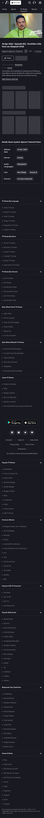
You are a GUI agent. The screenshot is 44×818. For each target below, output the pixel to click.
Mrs (5, 560)
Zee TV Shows (8, 286)
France (6, 790)
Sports (13, 9)
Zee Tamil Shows (9, 304)
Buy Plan (17, 3)
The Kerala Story (9, 569)
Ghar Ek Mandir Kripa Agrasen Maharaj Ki (18, 414)
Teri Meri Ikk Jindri (10, 343)
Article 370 (7, 574)
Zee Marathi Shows (10, 295)
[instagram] (17, 440)
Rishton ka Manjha (10, 392)
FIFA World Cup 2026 (11, 776)
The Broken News (10, 657)
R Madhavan (8, 702)
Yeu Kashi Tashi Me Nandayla (13, 361)
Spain (5, 794)
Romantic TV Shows (10, 255)
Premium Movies (8, 527)
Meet (5, 396)
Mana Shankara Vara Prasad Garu (15, 556)
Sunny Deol (7, 732)
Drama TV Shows (9, 251)
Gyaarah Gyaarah (10, 635)
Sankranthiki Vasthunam (12, 552)
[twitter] (24, 440)
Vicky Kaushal (8, 728)
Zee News (7, 600)
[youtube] (31, 440)
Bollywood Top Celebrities (11, 695)
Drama (9, 71)
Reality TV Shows (9, 268)
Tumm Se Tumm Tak (10, 481)
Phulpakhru (7, 374)
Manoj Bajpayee (9, 719)
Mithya (6, 671)
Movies (34, 9)
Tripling (6, 684)
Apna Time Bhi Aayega (11, 330)
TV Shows (23, 9)
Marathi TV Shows (10, 220)
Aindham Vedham (10, 653)
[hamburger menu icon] (40, 3)
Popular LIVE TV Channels (11, 593)
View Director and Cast (10, 84)
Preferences (28, 457)
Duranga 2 (7, 666)
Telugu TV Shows (9, 229)
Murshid (6, 631)
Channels (15, 448)
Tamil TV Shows (9, 224)
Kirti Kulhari (7, 741)
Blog (5, 768)
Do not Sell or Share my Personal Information (21, 461)
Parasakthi (7, 578)
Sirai (5, 565)
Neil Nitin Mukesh (10, 737)
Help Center (14, 452)
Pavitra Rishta (8, 334)
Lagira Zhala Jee (9, 365)
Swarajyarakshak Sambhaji (13, 378)
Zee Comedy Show (10, 405)
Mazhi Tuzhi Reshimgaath (12, 357)
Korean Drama (9, 516)
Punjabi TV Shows (10, 237)
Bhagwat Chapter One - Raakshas (15, 534)
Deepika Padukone (10, 710)
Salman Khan (8, 715)
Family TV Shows (9, 259)
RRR (5, 587)
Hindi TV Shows (9, 215)
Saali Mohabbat (9, 538)
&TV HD (6, 609)
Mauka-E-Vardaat (10, 409)
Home (4, 9)
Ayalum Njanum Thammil (12, 50)
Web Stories (8, 772)
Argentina (7, 798)
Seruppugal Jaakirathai (11, 649)
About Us (27, 448)
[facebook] (11, 440)
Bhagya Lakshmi (9, 401)
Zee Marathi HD (9, 613)
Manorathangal (9, 640)
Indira (6, 512)
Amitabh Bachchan (10, 745)
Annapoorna (8, 508)
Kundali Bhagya (9, 494)
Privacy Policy (28, 452)
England (6, 803)
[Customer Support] (34, 3)
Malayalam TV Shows (11, 233)
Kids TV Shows (8, 521)
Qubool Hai (7, 339)
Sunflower (7, 679)
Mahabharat (8, 477)
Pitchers (6, 688)
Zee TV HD (7, 605)
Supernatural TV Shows (11, 273)
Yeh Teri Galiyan (9, 326)
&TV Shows (7, 290)
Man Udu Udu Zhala (10, 370)
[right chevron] (4, 105)
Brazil (6, 807)
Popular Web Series (9, 620)
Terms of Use (14, 457)
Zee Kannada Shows (10, 299)
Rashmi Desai (8, 754)
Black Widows (8, 662)
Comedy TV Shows (10, 264)
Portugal (6, 812)
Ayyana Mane (8, 627)
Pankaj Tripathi (9, 723)
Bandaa (6, 582)
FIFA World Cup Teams (11, 781)
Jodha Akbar (8, 321)
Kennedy (7, 543)
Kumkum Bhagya (9, 490)
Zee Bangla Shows (10, 308)
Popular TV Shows (8, 470)
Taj (5, 675)
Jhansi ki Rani (8, 486)
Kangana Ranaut (9, 750)
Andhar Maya (8, 644)
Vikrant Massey (9, 706)
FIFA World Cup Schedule (12, 785)
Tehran (6, 547)
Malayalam (18, 68)
